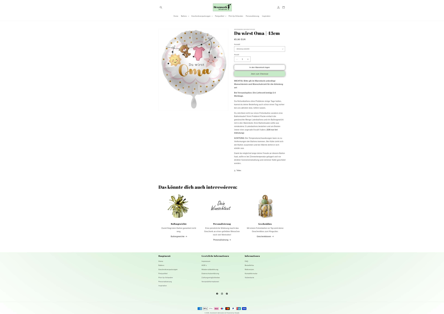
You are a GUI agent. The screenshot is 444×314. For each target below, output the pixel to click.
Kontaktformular (251, 273)
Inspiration (162, 286)
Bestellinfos (249, 265)
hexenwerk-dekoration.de (218, 313)
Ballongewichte (177, 236)
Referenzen (249, 269)
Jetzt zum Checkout (259, 74)
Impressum (206, 261)
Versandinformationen (210, 281)
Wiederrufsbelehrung (210, 269)
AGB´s (204, 265)
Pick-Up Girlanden (165, 277)
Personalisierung (220, 240)
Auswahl (237, 44)
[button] (160, 7)
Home (160, 261)
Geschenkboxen (264, 236)
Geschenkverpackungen (168, 269)
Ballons (161, 265)
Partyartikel (162, 273)
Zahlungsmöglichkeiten (211, 277)
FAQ (246, 261)
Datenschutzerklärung (210, 273)
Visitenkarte (249, 277)
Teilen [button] (238, 170)
